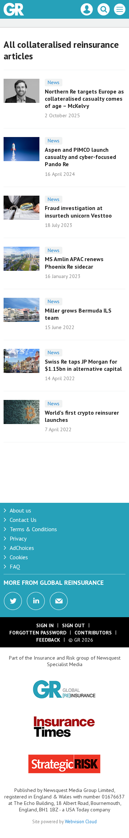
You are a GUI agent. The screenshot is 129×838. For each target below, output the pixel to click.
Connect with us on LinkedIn (36, 601)
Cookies (19, 557)
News (53, 82)
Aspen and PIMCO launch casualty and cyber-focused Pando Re (80, 157)
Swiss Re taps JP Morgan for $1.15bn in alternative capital (83, 365)
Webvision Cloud (81, 821)
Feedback (48, 640)
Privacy (18, 538)
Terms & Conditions (33, 529)
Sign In (45, 625)
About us (20, 510)
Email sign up (58, 601)
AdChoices (22, 547)
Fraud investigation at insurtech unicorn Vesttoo (78, 211)
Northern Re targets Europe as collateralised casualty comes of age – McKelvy (84, 99)
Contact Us (23, 519)
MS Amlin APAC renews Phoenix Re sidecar (74, 262)
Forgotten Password (37, 632)
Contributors (93, 632)
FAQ (15, 566)
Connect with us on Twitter (13, 601)
